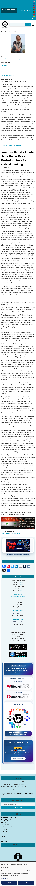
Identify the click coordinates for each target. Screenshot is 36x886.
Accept (26, 882)
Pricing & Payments (6, 820)
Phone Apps (4, 831)
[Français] (34, 5)
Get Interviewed (5, 824)
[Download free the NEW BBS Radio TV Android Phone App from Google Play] (18, 646)
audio (21, 582)
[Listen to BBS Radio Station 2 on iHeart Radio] (18, 696)
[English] (34, 1)
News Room (4, 829)
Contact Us (4, 836)
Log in (28, 10)
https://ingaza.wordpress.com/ (10, 59)
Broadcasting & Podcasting (8, 817)
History (3, 69)
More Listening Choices (18, 596)
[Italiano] (34, 9)
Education (4, 65)
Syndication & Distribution (8, 827)
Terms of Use (4, 841)
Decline (9, 882)
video (21, 589)
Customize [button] (4, 878)
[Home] (5, 24)
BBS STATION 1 (18, 611)
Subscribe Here (18, 758)
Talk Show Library (5, 822)
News (3, 72)
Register (22, 10)
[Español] (34, 16)
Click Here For (18, 594)
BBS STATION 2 (18, 619)
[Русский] (34, 14)
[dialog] (18, 874)
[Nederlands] (34, 3)
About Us (3, 834)
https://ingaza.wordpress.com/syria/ (11, 145)
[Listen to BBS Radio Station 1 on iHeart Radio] (18, 685)
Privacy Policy (4, 838)
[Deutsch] (34, 7)
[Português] (34, 12)
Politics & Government (7, 75)
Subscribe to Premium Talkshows (9, 10)
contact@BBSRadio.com (15, 789)
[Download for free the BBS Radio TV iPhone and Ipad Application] (18, 654)
